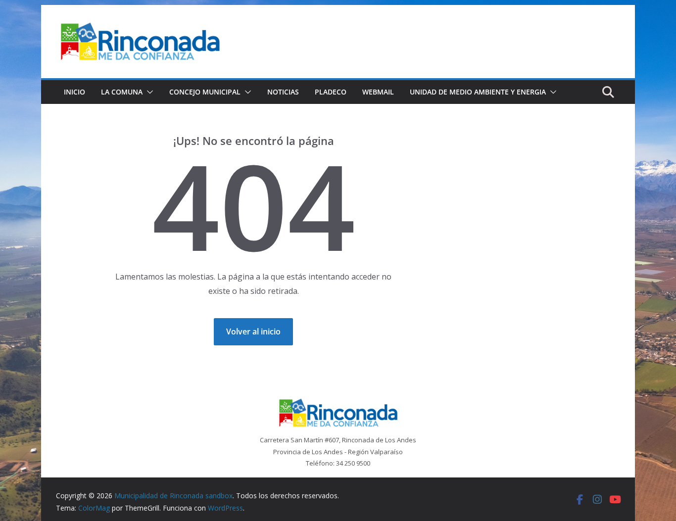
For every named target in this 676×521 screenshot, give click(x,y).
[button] (148, 92)
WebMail (378, 91)
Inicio (74, 91)
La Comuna (122, 91)
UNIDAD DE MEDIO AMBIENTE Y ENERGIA (478, 91)
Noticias (283, 91)
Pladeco (330, 91)
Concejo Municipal (205, 91)
